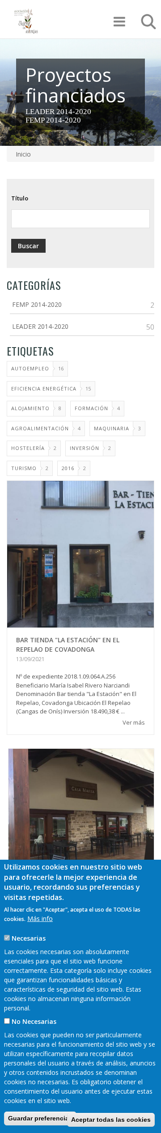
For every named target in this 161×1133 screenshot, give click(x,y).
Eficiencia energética (43, 388)
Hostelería (28, 448)
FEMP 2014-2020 (53, 120)
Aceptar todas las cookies (111, 1119)
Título (19, 198)
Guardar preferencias (40, 1118)
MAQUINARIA (111, 428)
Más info (40, 918)
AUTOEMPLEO (30, 368)
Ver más (134, 722)
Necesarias (29, 938)
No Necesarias (34, 1021)
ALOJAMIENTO (30, 408)
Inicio (23, 154)
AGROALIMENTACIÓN (40, 428)
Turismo (24, 468)
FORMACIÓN (91, 408)
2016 (68, 468)
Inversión (84, 448)
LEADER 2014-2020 (58, 111)
